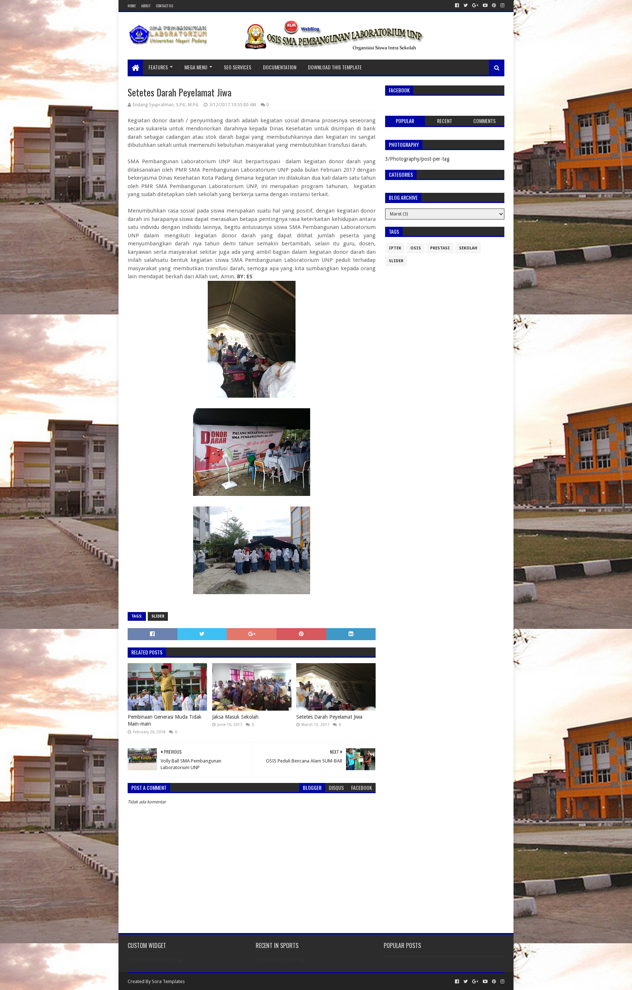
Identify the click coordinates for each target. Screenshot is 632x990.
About (145, 5)
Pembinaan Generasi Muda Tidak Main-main (165, 720)
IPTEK (395, 248)
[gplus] (475, 5)
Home (132, 5)
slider (157, 616)
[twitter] (465, 5)
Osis (415, 248)
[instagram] (501, 5)
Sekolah (468, 248)
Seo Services (237, 67)
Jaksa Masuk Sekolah (235, 717)
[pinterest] (493, 5)
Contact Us (164, 5)
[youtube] (485, 5)
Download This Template (335, 67)
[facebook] (457, 5)
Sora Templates (168, 981)
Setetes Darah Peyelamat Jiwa (329, 717)
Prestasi (440, 248)
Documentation (279, 67)
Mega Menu (195, 67)
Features (158, 67)
